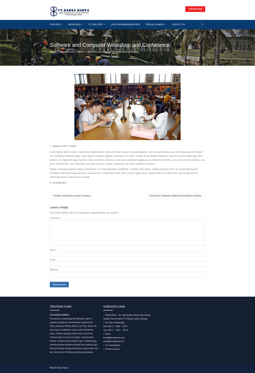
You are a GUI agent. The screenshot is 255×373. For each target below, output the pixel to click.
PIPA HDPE (55, 24)
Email (53, 260)
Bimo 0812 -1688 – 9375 (115, 326)
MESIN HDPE (74, 24)
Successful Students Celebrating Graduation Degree (175, 195)
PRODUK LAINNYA (155, 24)
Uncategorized (59, 183)
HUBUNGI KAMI (195, 9)
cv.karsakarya (114, 345)
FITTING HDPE (96, 24)
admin (73, 146)
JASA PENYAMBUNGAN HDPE (125, 24)
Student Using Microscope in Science (72, 195)
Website (54, 269)
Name (53, 250)
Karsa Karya (114, 349)
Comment (55, 218)
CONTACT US (178, 24)
